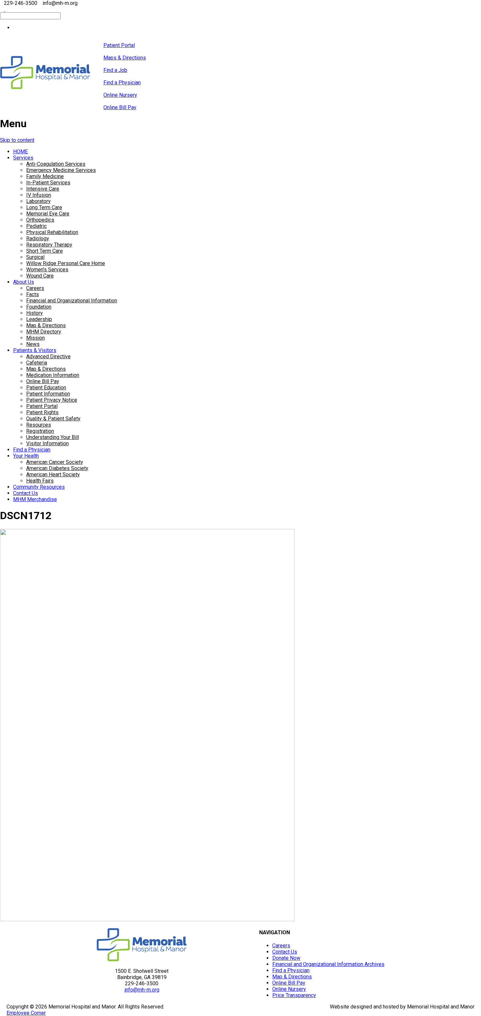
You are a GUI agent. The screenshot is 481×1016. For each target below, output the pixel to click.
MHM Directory (43, 332)
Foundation (38, 307)
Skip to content (17, 140)
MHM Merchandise (35, 499)
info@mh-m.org (141, 990)
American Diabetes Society (57, 468)
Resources (38, 425)
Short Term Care (44, 251)
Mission (35, 338)
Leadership (39, 319)
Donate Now (286, 958)
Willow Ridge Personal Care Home (65, 263)
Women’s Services (47, 269)
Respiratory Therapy (49, 245)
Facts (32, 294)
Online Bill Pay (42, 381)
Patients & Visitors (34, 350)
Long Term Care (44, 207)
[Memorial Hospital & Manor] (45, 87)
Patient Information (48, 394)
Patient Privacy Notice (51, 400)
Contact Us (25, 493)
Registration (40, 431)
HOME (20, 151)
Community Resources (39, 487)
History (34, 313)
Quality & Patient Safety (53, 418)
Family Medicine (45, 176)
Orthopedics (40, 220)
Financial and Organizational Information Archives (328, 964)
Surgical (35, 257)
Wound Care (40, 276)
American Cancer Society (54, 462)
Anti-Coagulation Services (55, 164)
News (33, 344)
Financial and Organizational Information (71, 300)
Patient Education (46, 387)
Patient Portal (42, 406)
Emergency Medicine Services (61, 170)
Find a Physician (31, 450)
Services (23, 158)
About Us (23, 282)
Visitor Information (47, 443)
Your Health (26, 456)
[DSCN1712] (147, 919)
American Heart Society (53, 474)
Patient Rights (42, 412)
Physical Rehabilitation (52, 232)
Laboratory (38, 201)
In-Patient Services (48, 182)
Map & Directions (46, 325)
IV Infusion (38, 195)
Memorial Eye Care (47, 214)
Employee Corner (26, 1013)
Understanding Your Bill (52, 437)
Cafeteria (36, 363)
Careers (35, 288)
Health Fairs (40, 481)
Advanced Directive (48, 356)
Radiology (37, 238)
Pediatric (36, 226)
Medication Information (52, 375)
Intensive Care (42, 189)
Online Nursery (289, 989)
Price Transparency (294, 995)
